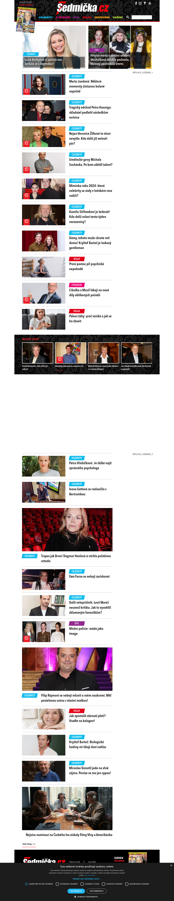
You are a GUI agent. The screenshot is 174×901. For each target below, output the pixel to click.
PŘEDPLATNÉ (74, 862)
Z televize (63, 17)
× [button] (171, 865)
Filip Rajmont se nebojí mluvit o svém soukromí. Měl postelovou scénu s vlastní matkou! (76, 698)
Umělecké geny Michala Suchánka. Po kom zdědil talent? (90, 162)
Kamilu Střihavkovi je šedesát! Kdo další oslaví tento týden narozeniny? (89, 217)
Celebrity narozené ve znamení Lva (69, 366)
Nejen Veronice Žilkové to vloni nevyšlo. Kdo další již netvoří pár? (90, 139)
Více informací (90, 875)
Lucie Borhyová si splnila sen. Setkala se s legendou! (44, 62)
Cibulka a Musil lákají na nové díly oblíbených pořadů (89, 293)
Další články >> (29, 844)
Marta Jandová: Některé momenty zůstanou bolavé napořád (87, 86)
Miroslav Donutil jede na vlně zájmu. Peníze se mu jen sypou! (90, 771)
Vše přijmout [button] (76, 891)
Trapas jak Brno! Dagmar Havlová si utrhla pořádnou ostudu (76, 558)
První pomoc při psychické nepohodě (86, 266)
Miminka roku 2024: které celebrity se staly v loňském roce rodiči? (90, 191)
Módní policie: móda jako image (86, 631)
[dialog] (87, 882)
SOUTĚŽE (92, 862)
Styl (76, 17)
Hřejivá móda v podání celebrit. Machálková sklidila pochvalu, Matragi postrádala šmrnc (110, 60)
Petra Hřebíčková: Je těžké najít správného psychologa (90, 466)
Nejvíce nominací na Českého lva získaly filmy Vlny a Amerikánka (69, 835)
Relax (87, 17)
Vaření (118, 17)
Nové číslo (26, 4)
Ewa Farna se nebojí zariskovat (89, 576)
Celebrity (46, 17)
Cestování (102, 17)
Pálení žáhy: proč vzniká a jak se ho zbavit (90, 319)
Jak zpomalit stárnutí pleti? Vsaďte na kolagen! (87, 718)
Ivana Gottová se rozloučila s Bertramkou (87, 492)
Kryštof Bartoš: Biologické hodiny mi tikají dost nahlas (87, 745)
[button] (87, 879)
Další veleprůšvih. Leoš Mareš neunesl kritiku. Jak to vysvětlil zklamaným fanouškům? (90, 607)
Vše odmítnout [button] (96, 891)
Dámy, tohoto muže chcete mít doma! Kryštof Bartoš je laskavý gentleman (90, 243)
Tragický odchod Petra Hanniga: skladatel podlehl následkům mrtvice (90, 112)
